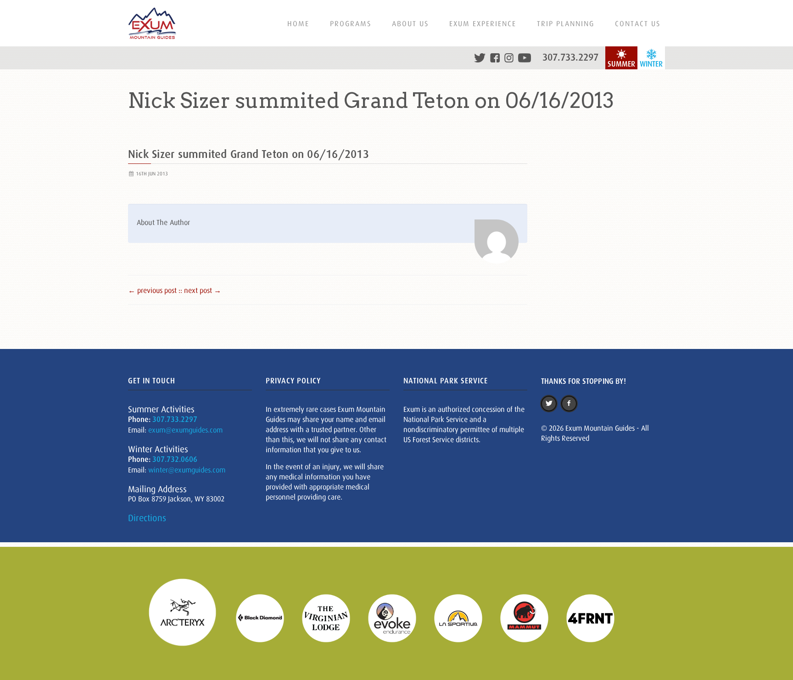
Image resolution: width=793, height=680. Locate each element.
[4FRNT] (596, 617)
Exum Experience (482, 23)
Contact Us (637, 23)
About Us (410, 23)
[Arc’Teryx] (188, 617)
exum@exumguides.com (185, 430)
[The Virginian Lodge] (332, 617)
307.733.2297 (570, 57)
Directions (147, 518)
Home (298, 23)
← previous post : (154, 290)
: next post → (200, 290)
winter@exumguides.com (186, 470)
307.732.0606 (174, 459)
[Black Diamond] (266, 617)
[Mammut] (530, 617)
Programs (350, 23)
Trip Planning (565, 23)
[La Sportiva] (464, 617)
